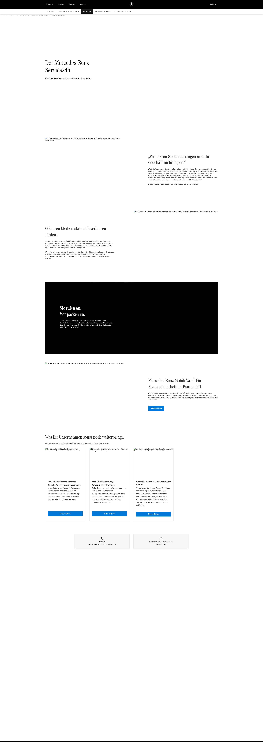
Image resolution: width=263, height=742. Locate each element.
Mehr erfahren (156, 408)
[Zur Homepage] (131, 4)
